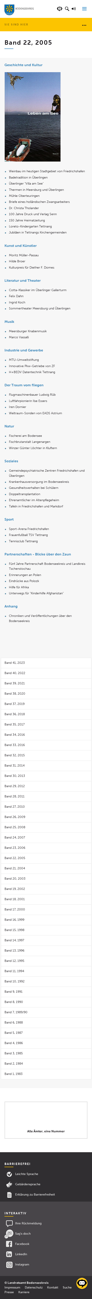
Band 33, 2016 (14, 745)
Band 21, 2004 (14, 868)
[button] (67, 11)
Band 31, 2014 (14, 765)
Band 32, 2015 (14, 755)
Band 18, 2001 (14, 899)
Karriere (23, 1292)
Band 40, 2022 (14, 673)
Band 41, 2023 (14, 662)
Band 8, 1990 (13, 1002)
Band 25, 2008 (14, 827)
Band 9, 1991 (13, 991)
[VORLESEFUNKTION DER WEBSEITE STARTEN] (74, 11)
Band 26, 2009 (14, 817)
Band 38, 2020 (14, 693)
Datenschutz (34, 1287)
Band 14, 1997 (14, 940)
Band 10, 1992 (14, 981)
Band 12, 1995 (14, 961)
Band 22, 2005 (14, 858)
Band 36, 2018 (14, 714)
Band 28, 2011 (14, 796)
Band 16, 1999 (14, 919)
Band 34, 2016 (14, 734)
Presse (9, 1292)
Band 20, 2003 (14, 878)
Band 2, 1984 (13, 1063)
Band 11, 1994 (14, 971)
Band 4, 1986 (13, 1043)
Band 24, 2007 (14, 837)
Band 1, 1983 (13, 1074)
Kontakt (52, 1287)
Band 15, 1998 (14, 930)
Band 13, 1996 (14, 950)
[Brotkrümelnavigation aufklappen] (84, 25)
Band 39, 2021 (14, 683)
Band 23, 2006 (14, 847)
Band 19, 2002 (14, 889)
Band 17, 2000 (14, 909)
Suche (67, 1287)
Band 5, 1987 (13, 1032)
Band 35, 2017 (14, 724)
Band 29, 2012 (14, 786)
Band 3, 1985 (13, 1053)
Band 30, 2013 (14, 776)
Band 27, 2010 (14, 806)
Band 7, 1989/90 (15, 1012)
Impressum (12, 1287)
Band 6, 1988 (13, 1022)
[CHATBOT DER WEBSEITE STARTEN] (59, 11)
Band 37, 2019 (14, 704)
